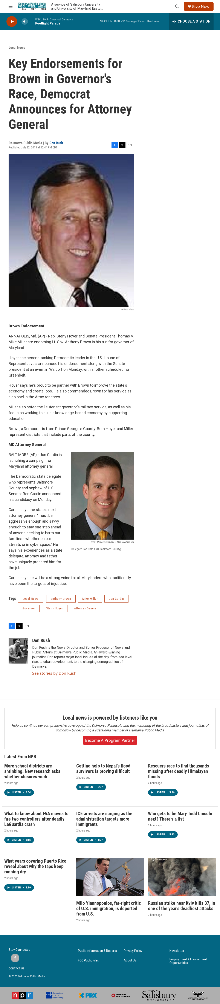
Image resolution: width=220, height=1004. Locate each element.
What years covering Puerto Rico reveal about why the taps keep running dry (35, 866)
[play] (11, 21)
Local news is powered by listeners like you (110, 717)
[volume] (24, 21)
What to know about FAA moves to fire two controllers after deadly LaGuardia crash (36, 819)
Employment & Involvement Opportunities (188, 961)
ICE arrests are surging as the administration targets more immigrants (104, 819)
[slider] (31, 21)
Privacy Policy (133, 950)
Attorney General (86, 608)
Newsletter (177, 950)
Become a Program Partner (110, 740)
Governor (29, 608)
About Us (130, 960)
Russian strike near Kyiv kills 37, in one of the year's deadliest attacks (181, 905)
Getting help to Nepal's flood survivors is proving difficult (103, 768)
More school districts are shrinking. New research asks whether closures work (32, 771)
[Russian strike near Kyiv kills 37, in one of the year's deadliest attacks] (182, 877)
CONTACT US (16, 968)
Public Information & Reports (97, 950)
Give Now (200, 6)
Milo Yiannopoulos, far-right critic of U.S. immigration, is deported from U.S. (108, 908)
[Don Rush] (18, 651)
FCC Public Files (88, 960)
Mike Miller (90, 598)
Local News (17, 47)
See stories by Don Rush (54, 673)
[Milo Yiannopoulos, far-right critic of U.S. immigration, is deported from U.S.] (110, 877)
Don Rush (56, 143)
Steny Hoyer (54, 608)
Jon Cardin (116, 598)
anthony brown (61, 598)
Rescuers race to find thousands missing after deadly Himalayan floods (178, 771)
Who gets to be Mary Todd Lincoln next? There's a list (180, 816)
